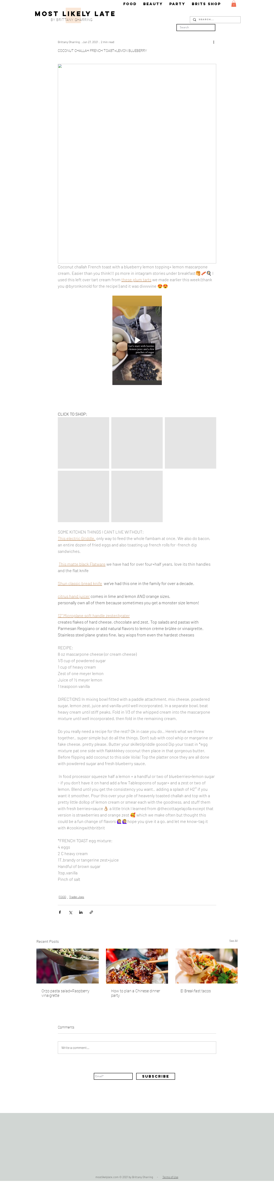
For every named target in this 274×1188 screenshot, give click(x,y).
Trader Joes (76, 897)
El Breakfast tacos (195, 991)
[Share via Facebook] (60, 912)
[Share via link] (91, 912)
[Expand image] (104, 423)
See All (233, 941)
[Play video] (137, 340)
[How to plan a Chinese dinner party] (137, 966)
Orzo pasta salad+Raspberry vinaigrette (65, 993)
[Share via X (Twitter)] (70, 912)
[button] (233, 4)
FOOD (62, 897)
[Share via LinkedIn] (81, 912)
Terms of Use (170, 1177)
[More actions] (213, 42)
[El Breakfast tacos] (206, 966)
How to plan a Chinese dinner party (135, 993)
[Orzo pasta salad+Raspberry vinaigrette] (67, 966)
